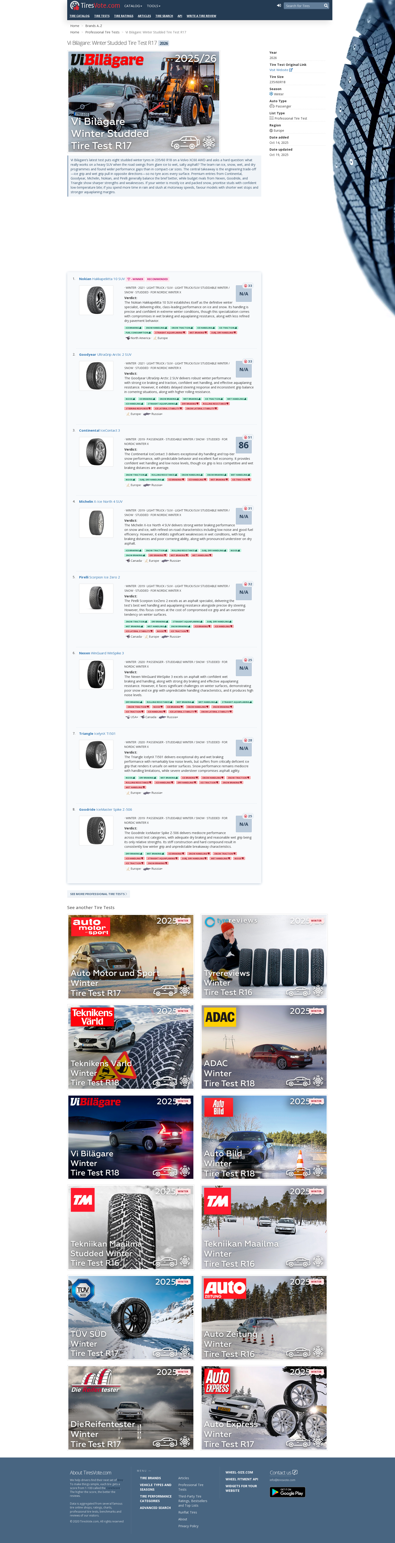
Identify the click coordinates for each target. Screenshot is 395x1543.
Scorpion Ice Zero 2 (99, 577)
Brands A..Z (93, 26)
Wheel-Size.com (239, 1472)
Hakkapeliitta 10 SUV (102, 278)
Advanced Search (155, 1508)
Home (74, 26)
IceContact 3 (99, 430)
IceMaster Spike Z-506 (105, 809)
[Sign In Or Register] (278, 5)
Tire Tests (101, 16)
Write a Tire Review (201, 16)
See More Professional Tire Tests (97, 894)
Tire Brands (150, 1478)
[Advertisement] (164, 238)
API (180, 16)
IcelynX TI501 (97, 733)
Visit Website (279, 70)
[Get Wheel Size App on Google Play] (290, 1492)
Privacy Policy (188, 1526)
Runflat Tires (187, 1512)
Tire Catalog (79, 16)
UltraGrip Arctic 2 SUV (105, 354)
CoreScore (113, 1488)
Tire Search (164, 16)
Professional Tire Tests (102, 32)
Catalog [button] (132, 5)
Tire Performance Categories (156, 1498)
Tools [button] (152, 5)
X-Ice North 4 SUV (101, 501)
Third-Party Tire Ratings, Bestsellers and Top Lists (192, 1501)
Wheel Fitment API (242, 1479)
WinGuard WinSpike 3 (101, 653)
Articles (144, 16)
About (182, 1519)
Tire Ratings (123, 16)
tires (120, 1480)
